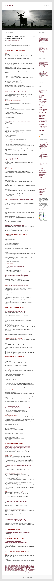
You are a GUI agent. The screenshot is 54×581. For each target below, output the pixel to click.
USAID (45, 128)
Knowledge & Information (25, 567)
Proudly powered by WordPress (27, 577)
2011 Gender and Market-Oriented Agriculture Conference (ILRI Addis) (43, 90)
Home (6, 29)
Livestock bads (44, 121)
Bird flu (40, 95)
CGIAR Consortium (42, 101)
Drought (10, 566)
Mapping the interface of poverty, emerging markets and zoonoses (19, 465)
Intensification (17, 567)
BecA (19, 565)
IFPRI (45, 112)
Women (33, 569)
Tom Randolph (24, 572)
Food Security (27, 566)
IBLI (44, 110)
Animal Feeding (10, 565)
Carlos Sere (42, 97)
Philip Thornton (43, 126)
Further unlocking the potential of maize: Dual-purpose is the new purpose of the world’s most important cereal (43, 54)
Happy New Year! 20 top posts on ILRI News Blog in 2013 (43, 49)
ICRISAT (40, 112)
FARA (43, 107)
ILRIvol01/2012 (42, 159)
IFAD (42, 112)
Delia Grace (30, 570)
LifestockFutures (31, 567)
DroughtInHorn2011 (43, 105)
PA (18, 568)
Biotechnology (23, 565)
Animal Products (15, 565)
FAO (40, 108)
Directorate (7, 566)
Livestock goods (42, 122)
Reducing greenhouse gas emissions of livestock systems (43, 70)
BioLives (40, 194)
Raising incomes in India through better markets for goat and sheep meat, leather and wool (43, 78)
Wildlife (31, 569)
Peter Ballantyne (10, 572)
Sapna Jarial (20, 572)
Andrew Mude (20, 570)
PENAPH (40, 179)
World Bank (41, 130)
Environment (23, 566)
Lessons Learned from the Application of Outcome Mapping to (18, 446)
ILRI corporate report (42, 115)
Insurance (12, 567)
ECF (47, 105)
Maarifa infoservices (42, 170)
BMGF (43, 95)
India (10, 567)
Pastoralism (25, 568)
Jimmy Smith (19, 571)
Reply (28, 572)
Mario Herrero (42, 124)
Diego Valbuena (10, 571)
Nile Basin (40, 186)
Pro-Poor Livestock (17, 569)
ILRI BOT (44, 113)
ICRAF (46, 110)
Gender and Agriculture (42, 181)
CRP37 (31, 565)
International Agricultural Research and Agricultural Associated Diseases (20, 491)
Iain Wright (41, 110)
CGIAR (44, 99)
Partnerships (21, 568)
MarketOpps (7, 568)
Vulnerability (27, 569)
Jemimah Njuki (15, 571)
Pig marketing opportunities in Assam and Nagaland (43, 73)
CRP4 (33, 565)
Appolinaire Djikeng (25, 570)
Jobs (35, 29)
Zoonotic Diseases (8, 570)
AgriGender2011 (41, 92)
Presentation (12, 569)
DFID (40, 104)
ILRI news (9, 5)
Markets (10, 568)
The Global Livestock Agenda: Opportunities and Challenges (18, 91)
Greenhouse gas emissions (43, 109)
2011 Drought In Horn (43, 87)
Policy (29, 568)
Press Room (31, 29)
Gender (31, 566)
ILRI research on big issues (23, 29)
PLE (27, 568)
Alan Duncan (16, 570)
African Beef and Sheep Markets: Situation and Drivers (17, 501)
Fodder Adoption (41, 177)
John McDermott (42, 120)
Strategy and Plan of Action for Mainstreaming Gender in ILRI (18, 532)
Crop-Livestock (27, 565)
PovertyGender (7, 569)
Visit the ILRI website (42, 209)
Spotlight (22, 569)
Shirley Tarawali (46, 127)
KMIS (20, 567)
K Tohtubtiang (24, 571)
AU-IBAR (46, 93)
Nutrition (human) (14, 568)
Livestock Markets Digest (43, 172)
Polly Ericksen (16, 572)
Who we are (11, 29)
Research (15, 29)
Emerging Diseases (18, 566)
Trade (24, 569)
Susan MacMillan (16, 40)
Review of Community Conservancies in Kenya (15, 554)
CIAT (46, 101)
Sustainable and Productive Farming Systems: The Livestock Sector (19, 53)
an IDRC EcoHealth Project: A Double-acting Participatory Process (17, 447)
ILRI (8, 567)
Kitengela (40, 121)
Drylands (13, 566)
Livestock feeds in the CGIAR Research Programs (16, 266)
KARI (47, 120)
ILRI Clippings (41, 168)
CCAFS (40, 99)
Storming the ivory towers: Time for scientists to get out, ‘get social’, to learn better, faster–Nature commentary (43, 45)
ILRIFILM (41, 116)
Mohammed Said (28, 571)
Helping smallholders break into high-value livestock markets (43, 147)
